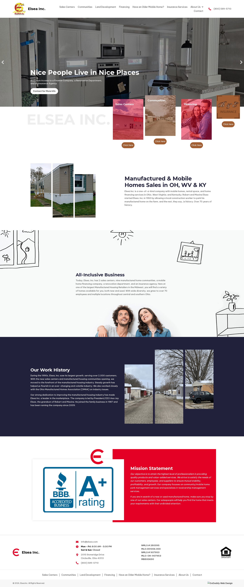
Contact (197, 575)
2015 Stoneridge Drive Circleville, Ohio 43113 (92, 556)
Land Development (90, 575)
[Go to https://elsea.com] (26, 9)
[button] (44, 91)
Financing (109, 575)
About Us (184, 575)
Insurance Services (164, 575)
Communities (68, 575)
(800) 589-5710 (222, 8)
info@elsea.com (89, 541)
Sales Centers (49, 575)
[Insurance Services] (228, 107)
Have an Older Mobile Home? (134, 575)
